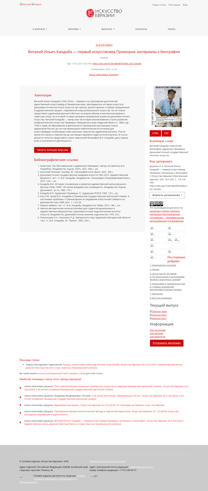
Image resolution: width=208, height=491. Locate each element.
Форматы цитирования (166, 195)
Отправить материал (167, 343)
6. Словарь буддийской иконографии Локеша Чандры (166, 288)
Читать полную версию (52, 150)
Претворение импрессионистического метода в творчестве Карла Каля (92, 411)
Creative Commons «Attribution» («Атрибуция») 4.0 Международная (52, 479)
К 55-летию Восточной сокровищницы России (116, 395)
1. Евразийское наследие (163, 265)
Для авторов (156, 333)
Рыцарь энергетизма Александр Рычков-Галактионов (91, 364)
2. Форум (154, 269)
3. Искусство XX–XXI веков (163, 273)
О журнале (39, 29)
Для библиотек (157, 336)
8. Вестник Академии (161, 298)
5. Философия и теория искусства (167, 283)
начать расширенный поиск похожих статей (61, 373)
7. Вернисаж (156, 293)
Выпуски (107, 29)
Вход (185, 4)
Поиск (171, 29)
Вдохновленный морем (66, 405)
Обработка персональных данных (107, 461)
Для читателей (158, 330)
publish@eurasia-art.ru (141, 466)
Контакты (141, 29)
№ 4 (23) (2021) (104, 45)
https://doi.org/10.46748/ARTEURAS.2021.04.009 (117, 63)
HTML (155, 133)
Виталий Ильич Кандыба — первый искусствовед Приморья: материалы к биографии (100, 420)
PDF (166, 133)
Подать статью (159, 4)
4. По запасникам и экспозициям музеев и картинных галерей (167, 278)
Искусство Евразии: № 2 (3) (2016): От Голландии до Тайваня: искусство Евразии (122, 405)
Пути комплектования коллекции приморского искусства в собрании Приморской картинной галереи (108, 386)
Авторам (73, 29)
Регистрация (174, 4)
